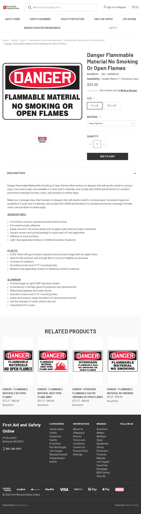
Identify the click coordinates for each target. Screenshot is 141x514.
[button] (127, 90)
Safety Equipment (40, 19)
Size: (90, 98)
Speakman (103, 443)
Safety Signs (12, 19)
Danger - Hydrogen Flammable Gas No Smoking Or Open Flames (87, 393)
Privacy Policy (80, 450)
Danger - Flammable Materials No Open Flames (15, 393)
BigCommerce (21, 505)
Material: (93, 117)
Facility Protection (72, 19)
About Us (78, 429)
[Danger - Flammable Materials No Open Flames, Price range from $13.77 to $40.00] (18, 361)
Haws (100, 440)
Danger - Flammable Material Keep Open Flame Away (50, 393)
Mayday (101, 458)
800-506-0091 (14, 448)
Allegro (100, 432)
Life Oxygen (129, 19)
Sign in (110, 7)
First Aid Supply (103, 19)
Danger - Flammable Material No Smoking (120, 391)
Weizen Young (131, 505)
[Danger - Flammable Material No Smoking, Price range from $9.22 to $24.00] (123, 361)
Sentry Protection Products (102, 451)
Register (121, 7)
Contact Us (79, 447)
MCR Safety (103, 472)
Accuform (102, 429)
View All (101, 476)
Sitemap (77, 454)
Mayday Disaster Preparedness (42, 28)
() (136, 7)
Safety (113, 28)
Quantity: (93, 136)
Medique (101, 436)
